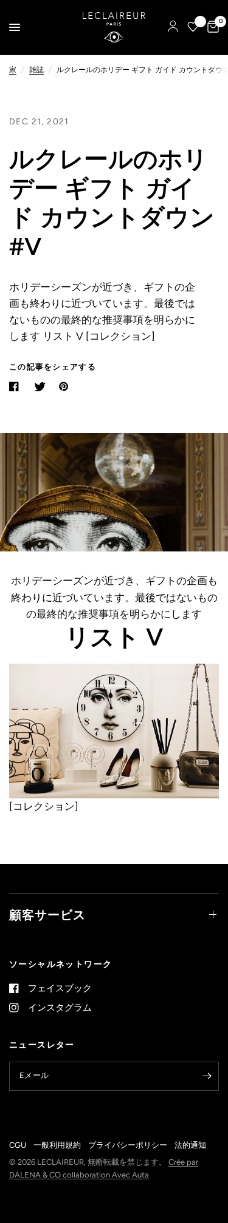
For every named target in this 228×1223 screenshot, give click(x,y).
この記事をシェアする (52, 367)
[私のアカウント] (173, 27)
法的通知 (190, 1145)
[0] (211, 27)
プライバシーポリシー (127, 1145)
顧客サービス (47, 915)
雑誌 (36, 70)
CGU (17, 1145)
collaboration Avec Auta (106, 1174)
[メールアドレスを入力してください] (207, 1076)
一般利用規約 (57, 1145)
